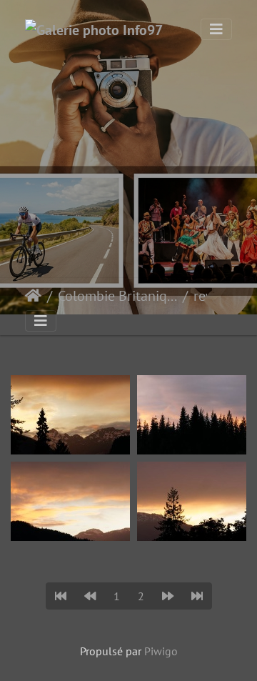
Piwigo (161, 651)
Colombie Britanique (117, 296)
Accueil (33, 296)
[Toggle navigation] (216, 29)
